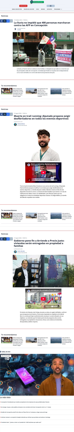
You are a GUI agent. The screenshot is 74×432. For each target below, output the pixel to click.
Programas (57, 9)
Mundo (43, 9)
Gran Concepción (17, 9)
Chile (37, 9)
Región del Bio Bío (29, 9)
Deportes (49, 9)
